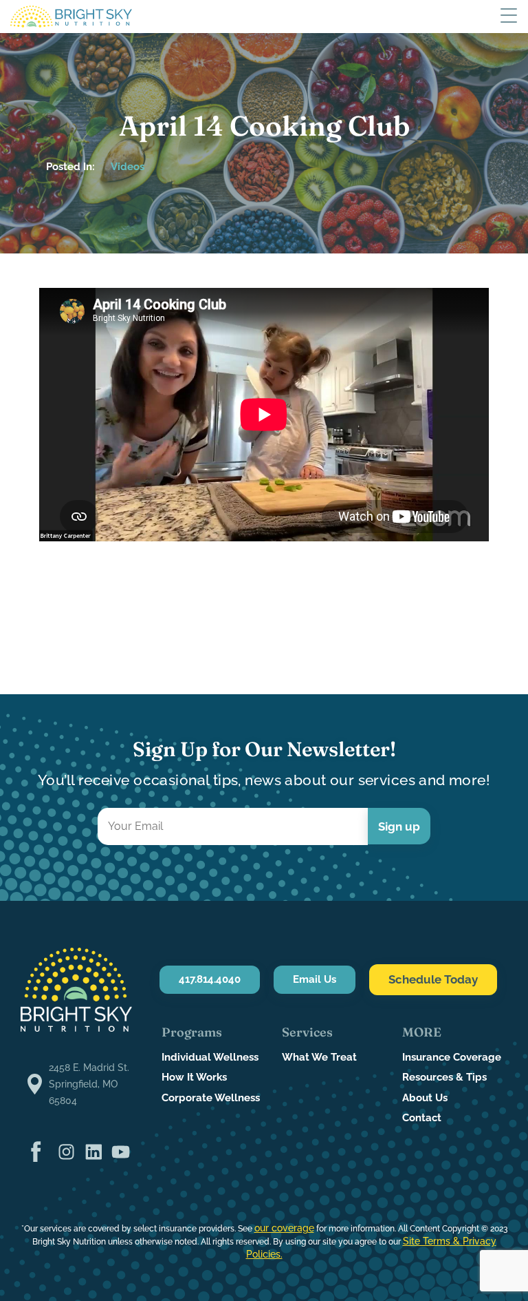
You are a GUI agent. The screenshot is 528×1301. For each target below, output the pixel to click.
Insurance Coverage (451, 1057)
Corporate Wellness (211, 1098)
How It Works (194, 1077)
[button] (508, 17)
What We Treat (319, 1057)
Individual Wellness (210, 1057)
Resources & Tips (444, 1077)
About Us (425, 1098)
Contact (421, 1118)
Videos (127, 166)
